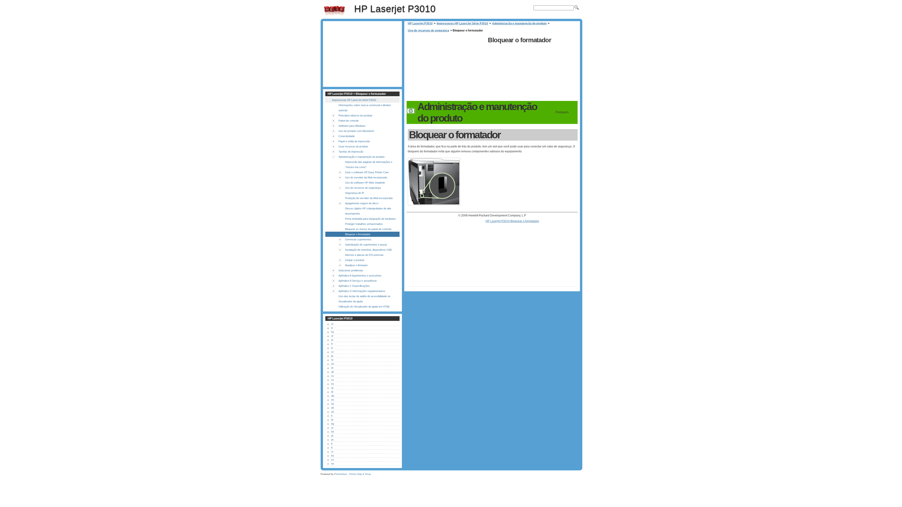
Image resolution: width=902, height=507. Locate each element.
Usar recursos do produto (353, 146)
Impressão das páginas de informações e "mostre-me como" (368, 165)
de (332, 407)
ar (332, 387)
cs (332, 379)
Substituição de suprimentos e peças (366, 244)
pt (332, 439)
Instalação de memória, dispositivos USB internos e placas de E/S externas (368, 252)
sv (332, 459)
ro (332, 351)
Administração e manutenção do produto (519, 23)
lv (332, 347)
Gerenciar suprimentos (358, 239)
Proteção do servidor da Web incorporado (369, 198)
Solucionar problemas (350, 270)
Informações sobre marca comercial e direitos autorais (364, 108)
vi (332, 451)
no (332, 463)
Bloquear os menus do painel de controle (368, 229)
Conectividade (346, 136)
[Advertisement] (446, 68)
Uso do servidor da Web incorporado (366, 177)
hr (332, 359)
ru (332, 375)
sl (332, 324)
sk (332, 411)
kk (332, 431)
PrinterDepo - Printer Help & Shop (352, 474)
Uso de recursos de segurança (428, 30)
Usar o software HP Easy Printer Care (367, 172)
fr (332, 343)
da (332, 395)
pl (332, 435)
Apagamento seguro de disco (361, 203)
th (332, 419)
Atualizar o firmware (356, 265)
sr (332, 427)
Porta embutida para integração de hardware (370, 218)
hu (332, 403)
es (332, 383)
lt (331, 443)
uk (332, 371)
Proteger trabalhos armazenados (364, 224)
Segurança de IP (354, 193)
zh (332, 363)
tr (332, 327)
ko (332, 455)
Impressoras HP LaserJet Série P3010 (462, 23)
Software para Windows (351, 125)
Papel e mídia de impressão (354, 141)
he (332, 331)
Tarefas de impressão (350, 151)
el (332, 339)
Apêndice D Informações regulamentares (361, 291)
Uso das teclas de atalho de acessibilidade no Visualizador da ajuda (364, 299)
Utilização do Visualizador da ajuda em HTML (364, 306)
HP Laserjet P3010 (334, 10)
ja (332, 355)
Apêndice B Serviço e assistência (357, 280)
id (332, 391)
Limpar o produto (354, 260)
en (332, 399)
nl (332, 335)
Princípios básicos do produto (355, 115)
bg (332, 423)
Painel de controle (348, 120)
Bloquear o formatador (357, 234)
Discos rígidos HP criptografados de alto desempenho (368, 211)
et (332, 367)
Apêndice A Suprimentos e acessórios (359, 275)
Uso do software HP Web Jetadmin (365, 182)
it (331, 415)
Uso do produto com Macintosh (356, 131)
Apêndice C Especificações (354, 285)
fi (331, 447)
